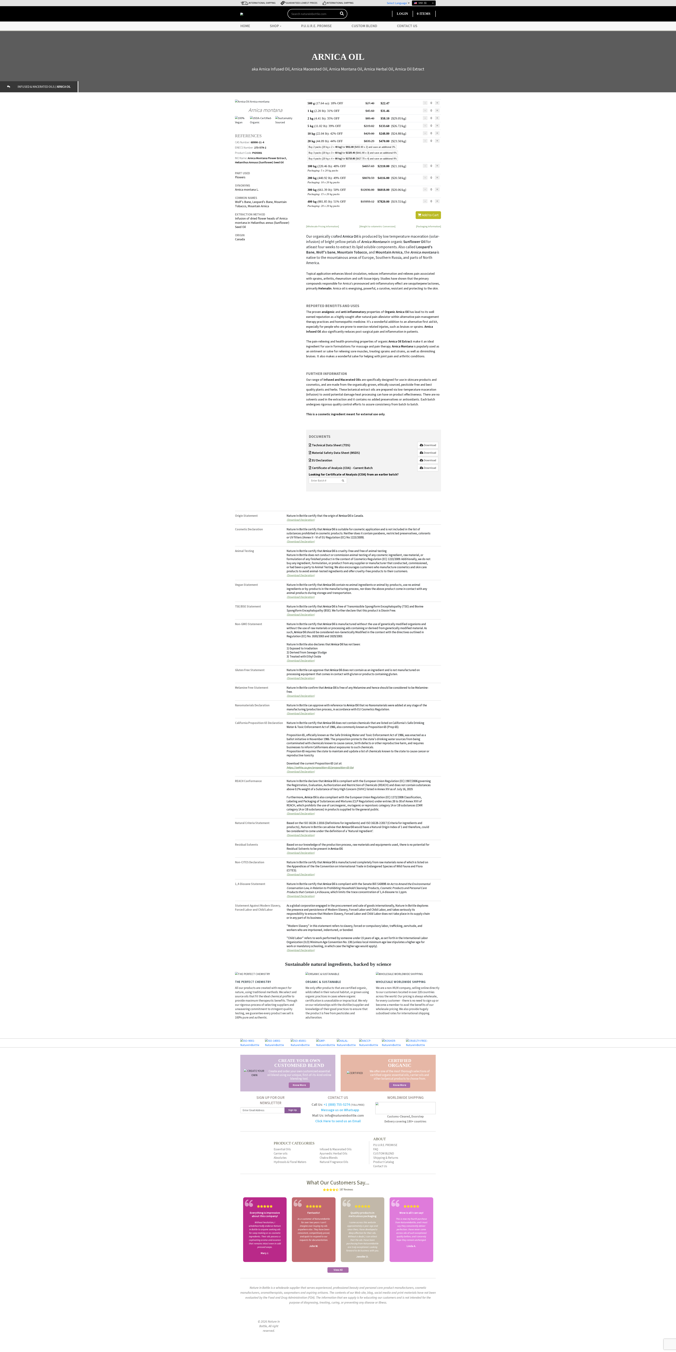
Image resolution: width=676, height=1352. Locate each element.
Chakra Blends (329, 1158)
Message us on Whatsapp (340, 1110)
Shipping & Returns (385, 1158)
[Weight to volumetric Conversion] (377, 226)
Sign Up (292, 1110)
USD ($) (423, 3)
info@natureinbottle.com (344, 1115)
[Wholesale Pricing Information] (322, 226)
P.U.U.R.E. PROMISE (316, 26)
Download (429, 445)
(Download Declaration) (301, 519)
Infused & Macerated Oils (336, 1149)
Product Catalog (383, 1162)
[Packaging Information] (428, 226)
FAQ (375, 1149)
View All (338, 1270)
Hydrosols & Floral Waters (290, 1162)
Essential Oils (282, 1149)
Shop (275, 26)
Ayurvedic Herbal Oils (333, 1154)
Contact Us (407, 26)
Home (245, 26)
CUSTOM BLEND (364, 26)
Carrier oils (280, 1154)
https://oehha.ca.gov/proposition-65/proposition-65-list (320, 767)
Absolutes (280, 1158)
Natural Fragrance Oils (334, 1162)
